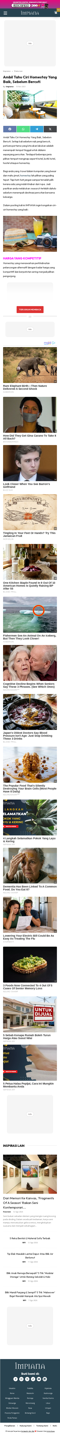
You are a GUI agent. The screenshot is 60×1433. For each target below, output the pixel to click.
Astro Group (51, 1431)
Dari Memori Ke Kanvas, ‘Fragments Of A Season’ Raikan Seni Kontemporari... (28, 1202)
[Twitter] (27, 1379)
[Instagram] (21, 1379)
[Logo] (30, 13)
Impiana (6, 71)
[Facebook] (15, 1379)
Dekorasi (18, 71)
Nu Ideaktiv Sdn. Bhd (27, 1431)
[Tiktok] (33, 1379)
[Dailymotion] (45, 1379)
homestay (25, 175)
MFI (24, 1242)
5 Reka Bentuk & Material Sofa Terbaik (30, 1238)
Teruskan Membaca (30, 309)
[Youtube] (39, 1379)
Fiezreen (7, 1212)
